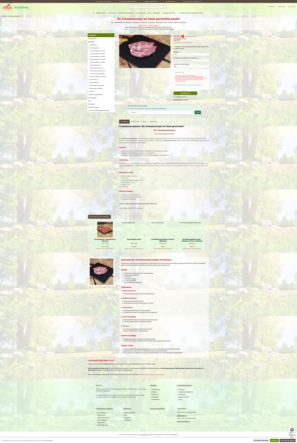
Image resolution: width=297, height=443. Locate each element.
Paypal (180, 399)
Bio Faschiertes (92, 98)
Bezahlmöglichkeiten (184, 385)
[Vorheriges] (91, 235)
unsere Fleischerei (102, 420)
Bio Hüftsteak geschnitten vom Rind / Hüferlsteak (163, 240)
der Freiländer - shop (102, 425)
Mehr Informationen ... (48, 440)
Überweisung (181, 394)
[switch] (291, 437)
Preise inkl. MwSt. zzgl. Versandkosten (183, 42)
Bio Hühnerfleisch (93, 82)
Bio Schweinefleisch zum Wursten (98, 76)
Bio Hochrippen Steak (134, 239)
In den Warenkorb (185, 93)
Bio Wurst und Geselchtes (95, 94)
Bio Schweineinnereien (95, 65)
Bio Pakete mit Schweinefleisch (97, 73)
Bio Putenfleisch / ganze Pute (96, 85)
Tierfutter (91, 91)
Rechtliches (127, 408)
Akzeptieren (274, 440)
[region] (145, 51)
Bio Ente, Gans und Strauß (96, 88)
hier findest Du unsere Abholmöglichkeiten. (153, 374)
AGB (125, 415)
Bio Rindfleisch (93, 45)
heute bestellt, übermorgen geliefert (129, 1)
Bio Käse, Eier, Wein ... (94, 107)
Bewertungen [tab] (153, 121)
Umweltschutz (101, 422)
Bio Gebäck (91, 104)
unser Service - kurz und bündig (104, 1)
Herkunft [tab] (144, 121)
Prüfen (198, 112)
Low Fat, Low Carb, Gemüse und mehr (98, 110)
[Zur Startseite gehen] (15, 6)
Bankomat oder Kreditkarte (185, 392)
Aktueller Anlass (142, 25)
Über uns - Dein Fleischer (151, 1)
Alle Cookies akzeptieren (288, 440)
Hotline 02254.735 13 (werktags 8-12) (193, 1)
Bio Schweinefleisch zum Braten (97, 56)
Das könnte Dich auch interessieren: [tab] (99, 216)
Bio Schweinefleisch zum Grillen (97, 62)
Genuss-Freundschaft (157, 408)
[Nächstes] (206, 235)
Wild (89, 101)
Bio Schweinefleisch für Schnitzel (98, 59)
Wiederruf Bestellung (130, 412)
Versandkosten (155, 399)
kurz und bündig (101, 412)
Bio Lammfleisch (93, 79)
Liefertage (154, 392)
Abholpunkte (154, 394)
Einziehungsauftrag (183, 397)
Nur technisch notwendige (261, 440)
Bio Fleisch (91, 42)
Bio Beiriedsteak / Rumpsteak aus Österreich (105, 240)
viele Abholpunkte (171, 1)
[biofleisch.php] (94, 13)
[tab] (124, 122)
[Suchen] (165, 6)
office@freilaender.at (183, 421)
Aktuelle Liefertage (154, 25)
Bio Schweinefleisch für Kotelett (97, 53)
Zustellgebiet (154, 397)
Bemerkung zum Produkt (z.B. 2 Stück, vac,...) (186, 58)
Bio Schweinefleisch (94, 48)
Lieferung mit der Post (103, 417)
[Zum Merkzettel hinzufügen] (115, 235)
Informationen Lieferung (104, 408)
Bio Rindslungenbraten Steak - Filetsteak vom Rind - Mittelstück (192, 240)
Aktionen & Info (92, 38)
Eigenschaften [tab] (135, 121)
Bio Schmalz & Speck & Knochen (97, 71)
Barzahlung (181, 389)
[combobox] (145, 6)
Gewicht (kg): (178, 72)
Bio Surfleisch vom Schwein (96, 68)
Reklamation (127, 420)
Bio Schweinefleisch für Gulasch (97, 50)
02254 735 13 (181, 416)
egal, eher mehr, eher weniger (181, 64)
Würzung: (176, 52)
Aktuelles (153, 385)
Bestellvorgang (101, 415)
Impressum (127, 417)
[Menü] (294, 428)
